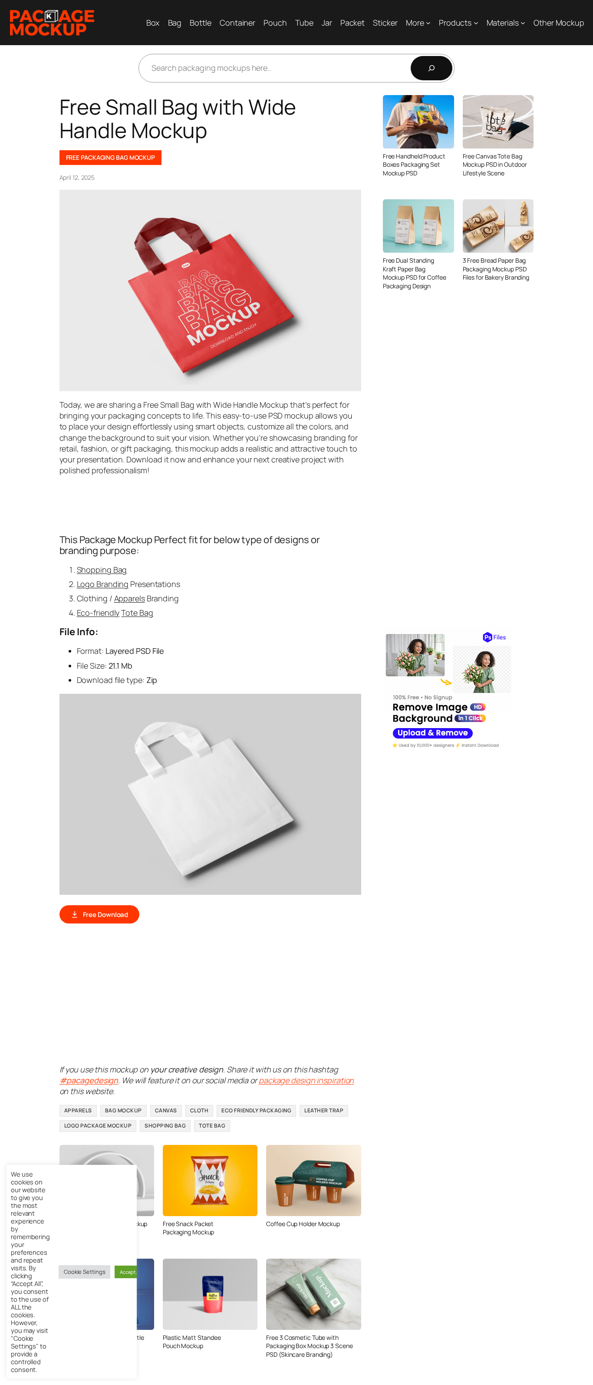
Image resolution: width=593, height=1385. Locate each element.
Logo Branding (103, 584)
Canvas (166, 1110)
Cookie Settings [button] (84, 1272)
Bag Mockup (123, 1110)
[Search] (431, 68)
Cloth (199, 1110)
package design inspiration (306, 1080)
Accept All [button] (131, 1272)
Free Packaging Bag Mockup (110, 157)
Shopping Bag (102, 569)
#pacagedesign (89, 1080)
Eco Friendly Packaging (256, 1110)
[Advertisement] (217, 503)
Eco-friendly (98, 612)
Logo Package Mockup (98, 1125)
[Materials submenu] (523, 22)
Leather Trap (323, 1110)
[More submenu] (428, 22)
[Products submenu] (476, 22)
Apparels (129, 598)
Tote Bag (137, 612)
